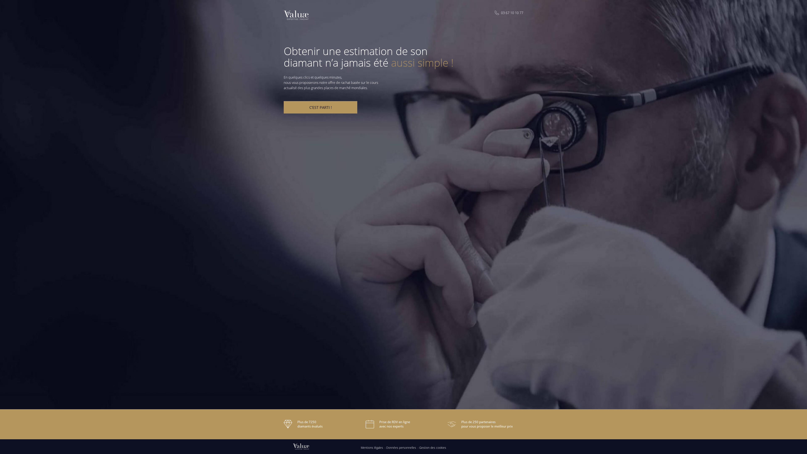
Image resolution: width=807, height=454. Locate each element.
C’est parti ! (320, 107)
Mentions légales (372, 448)
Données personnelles (401, 448)
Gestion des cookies (432, 448)
